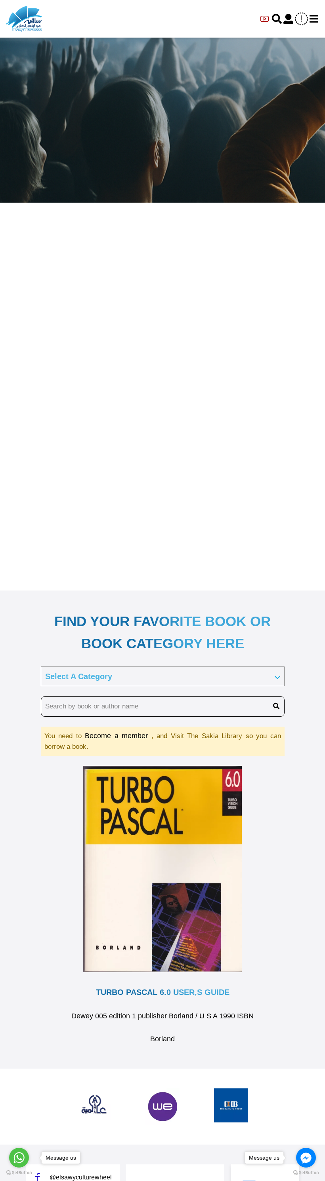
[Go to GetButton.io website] (19, 1172)
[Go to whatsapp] (19, 1158)
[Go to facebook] (306, 1158)
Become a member (118, 736)
